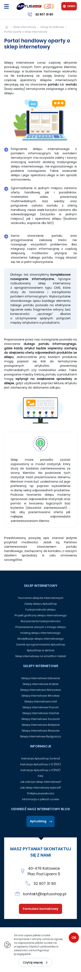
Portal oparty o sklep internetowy (25, 31)
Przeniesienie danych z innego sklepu (40, 627)
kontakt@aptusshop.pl (44, 893)
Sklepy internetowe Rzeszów (41, 731)
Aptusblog (38, 821)
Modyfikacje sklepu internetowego (40, 639)
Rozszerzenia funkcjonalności (40, 621)
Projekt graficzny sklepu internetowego (41, 615)
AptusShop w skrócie (40, 650)
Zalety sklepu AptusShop (40, 604)
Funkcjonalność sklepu (40, 610)
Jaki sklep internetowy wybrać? (40, 788)
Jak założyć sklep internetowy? (40, 782)
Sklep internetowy (24, 27)
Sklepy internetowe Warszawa (40, 690)
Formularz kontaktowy (40, 909)
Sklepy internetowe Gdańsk (40, 713)
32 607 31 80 (44, 883)
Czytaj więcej (33, 962)
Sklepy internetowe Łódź (40, 701)
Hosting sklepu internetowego (40, 633)
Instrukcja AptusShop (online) (40, 758)
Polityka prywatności (40, 793)
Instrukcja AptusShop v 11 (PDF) (40, 770)
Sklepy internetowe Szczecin (40, 719)
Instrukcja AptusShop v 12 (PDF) (40, 764)
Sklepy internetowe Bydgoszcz (40, 736)
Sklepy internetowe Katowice (40, 678)
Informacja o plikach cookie (40, 799)
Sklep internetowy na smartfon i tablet (40, 656)
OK (74, 937)
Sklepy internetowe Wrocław (40, 696)
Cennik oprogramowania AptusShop (40, 644)
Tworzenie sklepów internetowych (40, 598)
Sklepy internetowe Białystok (41, 725)
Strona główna (6, 27)
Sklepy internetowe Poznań (40, 707)
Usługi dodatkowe (52, 27)
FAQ (40, 776)
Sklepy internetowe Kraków (41, 684)
